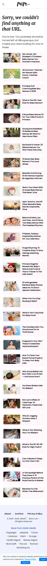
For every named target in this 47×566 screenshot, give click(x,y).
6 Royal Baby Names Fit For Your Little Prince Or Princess (32, 117)
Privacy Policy (35, 514)
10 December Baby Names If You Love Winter (30, 161)
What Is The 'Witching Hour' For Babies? (32, 431)
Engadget (11, 533)
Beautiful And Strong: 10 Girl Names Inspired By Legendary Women (32, 175)
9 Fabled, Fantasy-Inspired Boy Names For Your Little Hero (31, 236)
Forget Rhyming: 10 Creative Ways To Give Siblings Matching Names (32, 252)
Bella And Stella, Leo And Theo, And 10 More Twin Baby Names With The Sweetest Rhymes (32, 221)
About (7, 514)
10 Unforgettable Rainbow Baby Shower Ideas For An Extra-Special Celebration (32, 286)
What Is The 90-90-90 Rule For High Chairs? (32, 446)
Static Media (20, 519)
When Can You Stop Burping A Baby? (31, 300)
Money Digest (30, 540)
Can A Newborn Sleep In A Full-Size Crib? (32, 460)
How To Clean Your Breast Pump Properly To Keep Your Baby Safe (32, 359)
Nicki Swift (11, 544)
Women (34, 544)
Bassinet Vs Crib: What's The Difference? (32, 490)
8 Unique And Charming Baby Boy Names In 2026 (31, 88)
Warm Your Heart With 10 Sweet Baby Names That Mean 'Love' (32, 190)
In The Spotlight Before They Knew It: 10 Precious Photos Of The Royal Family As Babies (32, 476)
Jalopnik (23, 533)
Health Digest (13, 540)
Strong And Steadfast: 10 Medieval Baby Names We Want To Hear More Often (32, 133)
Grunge (33, 536)
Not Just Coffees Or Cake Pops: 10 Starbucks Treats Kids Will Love (32, 404)
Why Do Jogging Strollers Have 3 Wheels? (29, 418)
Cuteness (12, 536)
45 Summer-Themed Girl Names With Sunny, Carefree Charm (32, 74)
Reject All (25, 562)
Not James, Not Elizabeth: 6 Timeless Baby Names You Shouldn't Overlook (32, 58)
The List (23, 544)
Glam (23, 536)
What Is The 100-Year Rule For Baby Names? (32, 101)
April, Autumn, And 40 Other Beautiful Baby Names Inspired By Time (32, 205)
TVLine (34, 533)
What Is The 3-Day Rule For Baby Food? (32, 314)
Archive (19, 514)
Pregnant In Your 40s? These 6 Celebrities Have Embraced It (32, 343)
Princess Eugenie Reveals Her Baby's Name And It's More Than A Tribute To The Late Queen (32, 269)
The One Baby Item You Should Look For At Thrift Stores (32, 329)
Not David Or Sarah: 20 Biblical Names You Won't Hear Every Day (32, 147)
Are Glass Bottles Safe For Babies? (32, 387)
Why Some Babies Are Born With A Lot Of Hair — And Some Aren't (32, 374)
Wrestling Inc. (23, 548)
